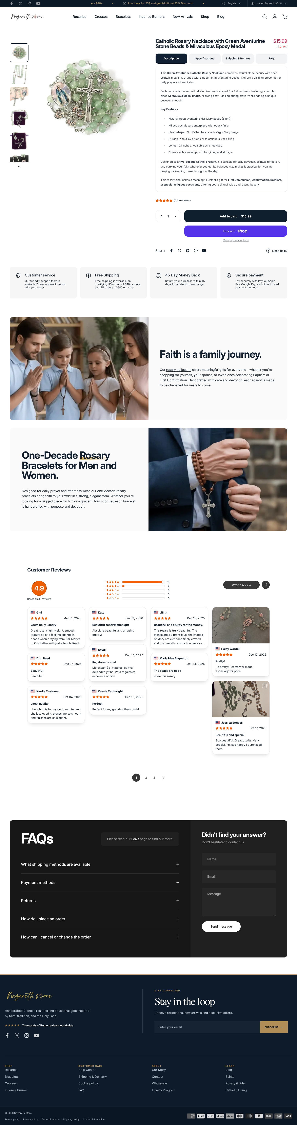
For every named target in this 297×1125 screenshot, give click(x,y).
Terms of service (50, 1119)
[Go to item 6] (19, 163)
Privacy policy (30, 1119)
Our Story (159, 1070)
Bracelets (12, 1077)
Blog (228, 1070)
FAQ (271, 58)
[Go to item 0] (19, 52)
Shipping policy (71, 1119)
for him (68, 501)
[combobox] (231, 3)
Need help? (279, 250)
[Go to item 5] (19, 141)
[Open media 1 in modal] (86, 98)
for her (108, 501)
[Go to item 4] (19, 119)
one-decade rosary (111, 491)
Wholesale (159, 1083)
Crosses (11, 1083)
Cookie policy (88, 1083)
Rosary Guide (235, 1083)
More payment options (236, 240)
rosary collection (178, 370)
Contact (157, 1077)
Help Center (87, 1070)
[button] (266, 585)
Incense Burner (16, 1090)
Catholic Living (236, 1090)
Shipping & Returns (238, 58)
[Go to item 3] (19, 96)
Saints (229, 1077)
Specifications (204, 58)
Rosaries (11, 1070)
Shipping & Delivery (92, 1077)
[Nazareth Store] (29, 996)
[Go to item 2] (19, 74)
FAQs (135, 839)
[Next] (131, 105)
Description (171, 58)
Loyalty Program (163, 1090)
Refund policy (12, 1119)
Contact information (94, 1119)
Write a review (241, 585)
